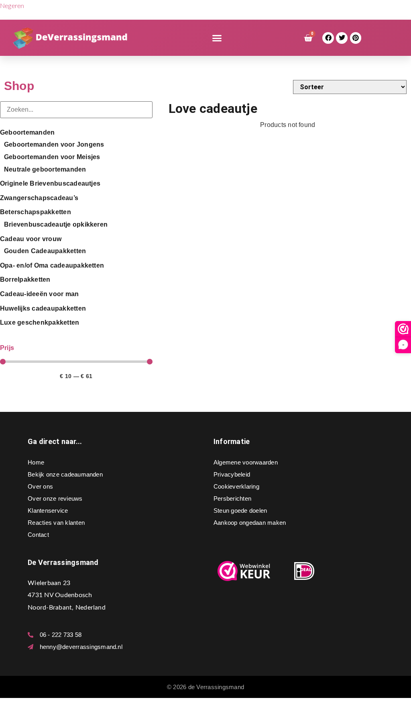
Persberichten (232, 498)
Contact (38, 534)
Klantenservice (48, 510)
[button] (217, 38)
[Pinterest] (356, 38)
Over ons (40, 486)
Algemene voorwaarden (246, 462)
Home (36, 462)
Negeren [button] (12, 6)
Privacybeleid (232, 474)
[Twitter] (342, 38)
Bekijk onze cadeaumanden (65, 474)
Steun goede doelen (240, 510)
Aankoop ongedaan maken (250, 522)
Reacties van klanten (56, 522)
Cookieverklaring (236, 486)
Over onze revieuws (55, 498)
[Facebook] (328, 38)
